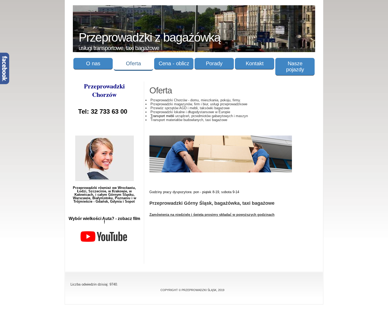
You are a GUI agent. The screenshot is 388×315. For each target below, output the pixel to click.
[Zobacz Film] (104, 242)
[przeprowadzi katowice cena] (220, 171)
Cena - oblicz (174, 63)
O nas (93, 63)
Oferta (133, 63)
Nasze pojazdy (295, 66)
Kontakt (255, 63)
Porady (214, 63)
